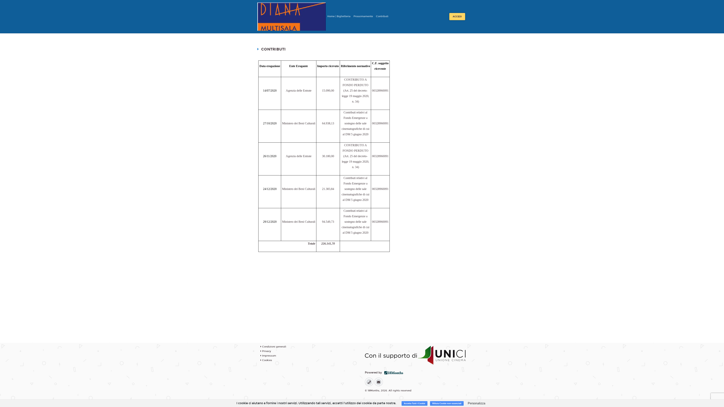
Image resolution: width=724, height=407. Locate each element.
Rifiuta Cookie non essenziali (446, 403)
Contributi (382, 16)
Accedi (457, 16)
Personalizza (476, 403)
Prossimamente (363, 16)
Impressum (268, 355)
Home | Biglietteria (338, 16)
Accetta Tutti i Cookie (414, 403)
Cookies (266, 360)
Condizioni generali (273, 346)
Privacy (266, 351)
